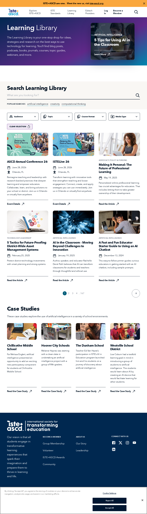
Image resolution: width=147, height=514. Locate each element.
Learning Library (71, 12)
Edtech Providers (89, 12)
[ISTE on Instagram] (127, 442)
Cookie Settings (109, 493)
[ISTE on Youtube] (134, 442)
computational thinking (74, 104)
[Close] (142, 500)
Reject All (109, 500)
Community (49, 464)
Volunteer (48, 450)
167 (82, 293)
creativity (55, 104)
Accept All (109, 508)
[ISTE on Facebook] (113, 442)
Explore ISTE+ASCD (35, 12)
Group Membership (53, 443)
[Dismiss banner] (144, 3)
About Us (80, 437)
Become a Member (52, 437)
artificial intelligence (37, 104)
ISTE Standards (55, 12)
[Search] (136, 12)
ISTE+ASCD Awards (54, 457)
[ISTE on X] (120, 442)
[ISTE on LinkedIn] (113, 449)
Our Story (81, 443)
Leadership (82, 450)
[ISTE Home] (13, 12)
